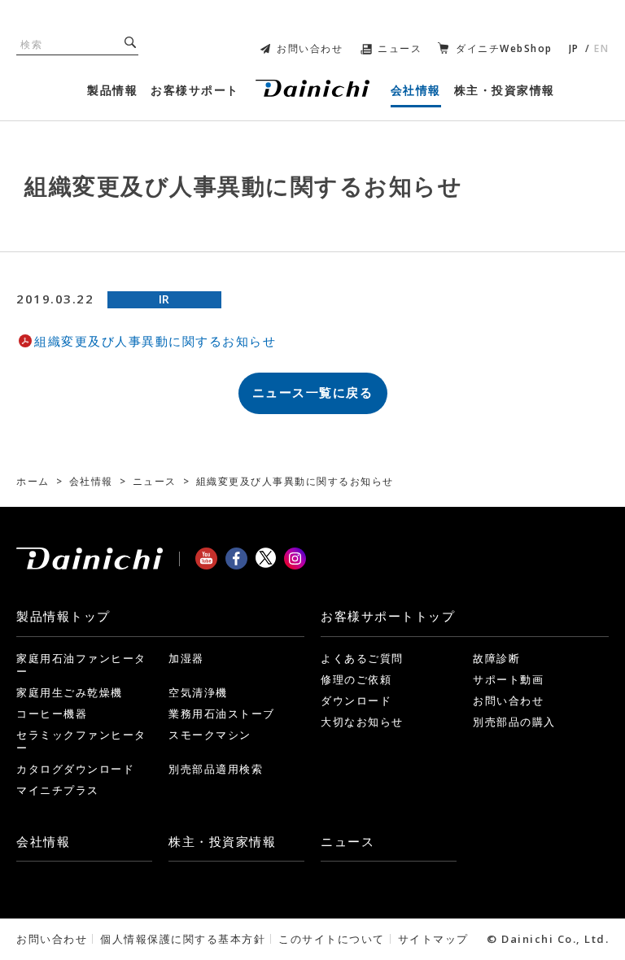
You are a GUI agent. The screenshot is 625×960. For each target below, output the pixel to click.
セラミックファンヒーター (81, 741)
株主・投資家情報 (222, 841)
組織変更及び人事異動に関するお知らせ (155, 341)
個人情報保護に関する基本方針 (182, 939)
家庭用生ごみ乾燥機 (69, 692)
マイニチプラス (57, 790)
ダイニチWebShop (504, 48)
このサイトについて (331, 939)
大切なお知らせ (362, 721)
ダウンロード (356, 700)
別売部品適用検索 (215, 768)
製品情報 (63, 616)
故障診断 (496, 658)
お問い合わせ (310, 48)
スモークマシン (209, 734)
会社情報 (43, 841)
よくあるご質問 (362, 658)
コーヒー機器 (51, 713)
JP (574, 48)
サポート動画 (508, 679)
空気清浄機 (198, 692)
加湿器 (186, 658)
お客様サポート (388, 616)
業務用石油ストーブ (221, 713)
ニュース (400, 48)
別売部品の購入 (514, 721)
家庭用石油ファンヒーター (81, 665)
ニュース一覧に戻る (313, 392)
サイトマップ (433, 939)
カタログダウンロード (75, 768)
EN (601, 48)
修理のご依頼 (356, 679)
